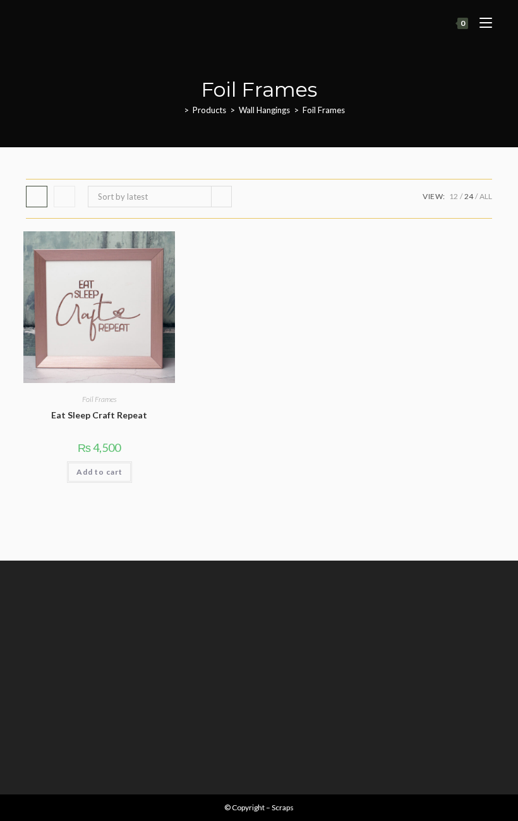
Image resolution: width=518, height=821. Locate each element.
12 (453, 196)
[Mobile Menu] (481, 23)
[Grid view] (36, 196)
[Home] (177, 110)
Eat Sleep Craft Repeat (99, 415)
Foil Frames (324, 110)
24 (468, 196)
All (485, 196)
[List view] (64, 196)
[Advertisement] (259, 668)
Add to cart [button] (99, 472)
